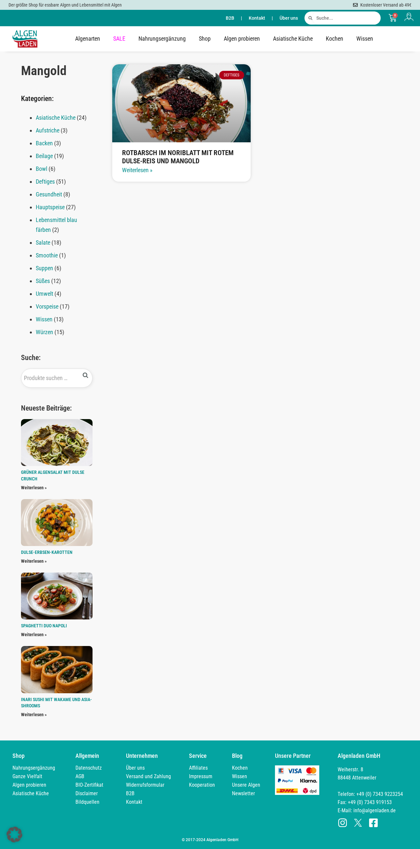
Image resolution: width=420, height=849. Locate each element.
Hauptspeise (50, 207)
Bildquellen (87, 802)
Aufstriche (47, 130)
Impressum (200, 776)
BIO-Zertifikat (89, 785)
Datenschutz (88, 768)
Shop (205, 38)
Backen (44, 143)
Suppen (44, 268)
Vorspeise (47, 306)
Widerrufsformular (145, 785)
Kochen (334, 38)
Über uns (289, 18)
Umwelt (44, 293)
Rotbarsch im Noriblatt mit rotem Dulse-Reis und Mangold (178, 157)
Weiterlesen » (34, 487)
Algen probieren (242, 38)
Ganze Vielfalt (27, 776)
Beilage (44, 155)
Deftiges (45, 181)
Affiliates (198, 768)
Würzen (44, 332)
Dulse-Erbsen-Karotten (47, 552)
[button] (14, 834)
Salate (43, 242)
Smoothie (47, 255)
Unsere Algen (246, 785)
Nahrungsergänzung (162, 38)
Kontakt (257, 18)
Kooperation (202, 785)
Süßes (43, 280)
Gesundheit (49, 194)
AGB (79, 776)
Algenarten (87, 38)
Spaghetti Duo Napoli (44, 625)
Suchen (85, 375)
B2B (230, 18)
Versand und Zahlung (148, 776)
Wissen (364, 38)
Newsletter (243, 793)
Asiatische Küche (293, 38)
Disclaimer (86, 793)
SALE (119, 38)
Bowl (41, 168)
